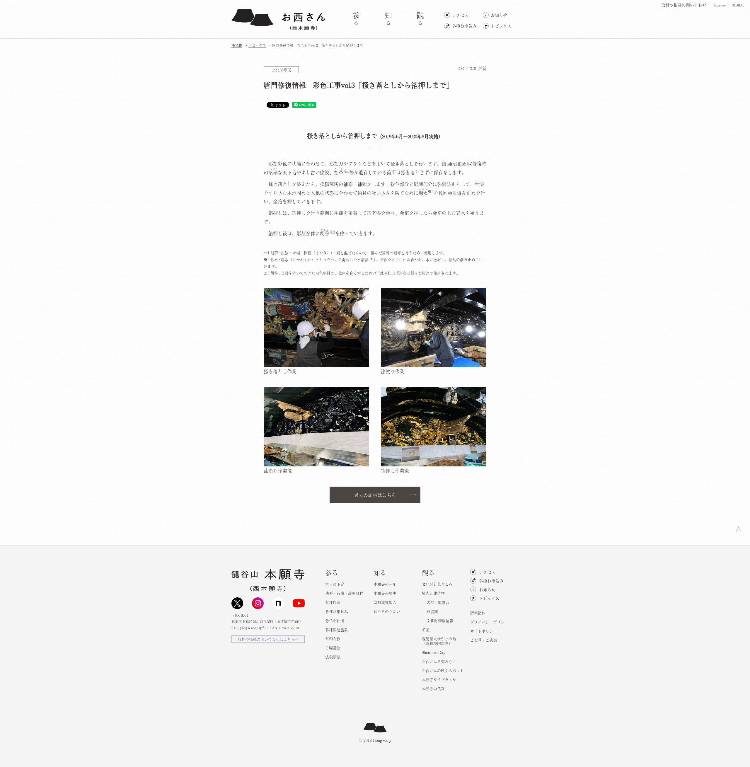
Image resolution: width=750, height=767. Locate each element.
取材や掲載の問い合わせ (683, 5)
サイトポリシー (483, 631)
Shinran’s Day (433, 652)
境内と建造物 (433, 593)
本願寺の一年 (385, 584)
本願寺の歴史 (385, 593)
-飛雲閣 (430, 611)
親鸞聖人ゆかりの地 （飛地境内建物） (439, 641)
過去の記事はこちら (375, 494)
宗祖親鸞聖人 (385, 602)
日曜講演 (332, 647)
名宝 (425, 629)
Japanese (720, 5)
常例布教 (332, 638)
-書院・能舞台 (435, 602)
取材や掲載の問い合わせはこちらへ (268, 639)
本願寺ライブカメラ (439, 679)
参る (331, 572)
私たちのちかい (387, 611)
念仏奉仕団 (334, 620)
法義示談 (332, 656)
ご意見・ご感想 (483, 640)
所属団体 (477, 613)
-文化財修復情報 (437, 620)
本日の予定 (334, 584)
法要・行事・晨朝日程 (344, 593)
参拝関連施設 (336, 629)
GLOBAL (738, 5)
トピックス (501, 26)
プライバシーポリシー (489, 622)
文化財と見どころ (437, 584)
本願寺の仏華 (433, 688)
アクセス (460, 15)
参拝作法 (332, 602)
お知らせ (499, 15)
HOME (236, 45)
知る (380, 572)
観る (428, 572)
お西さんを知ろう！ (439, 661)
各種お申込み (464, 26)
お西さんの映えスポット (443, 670)
